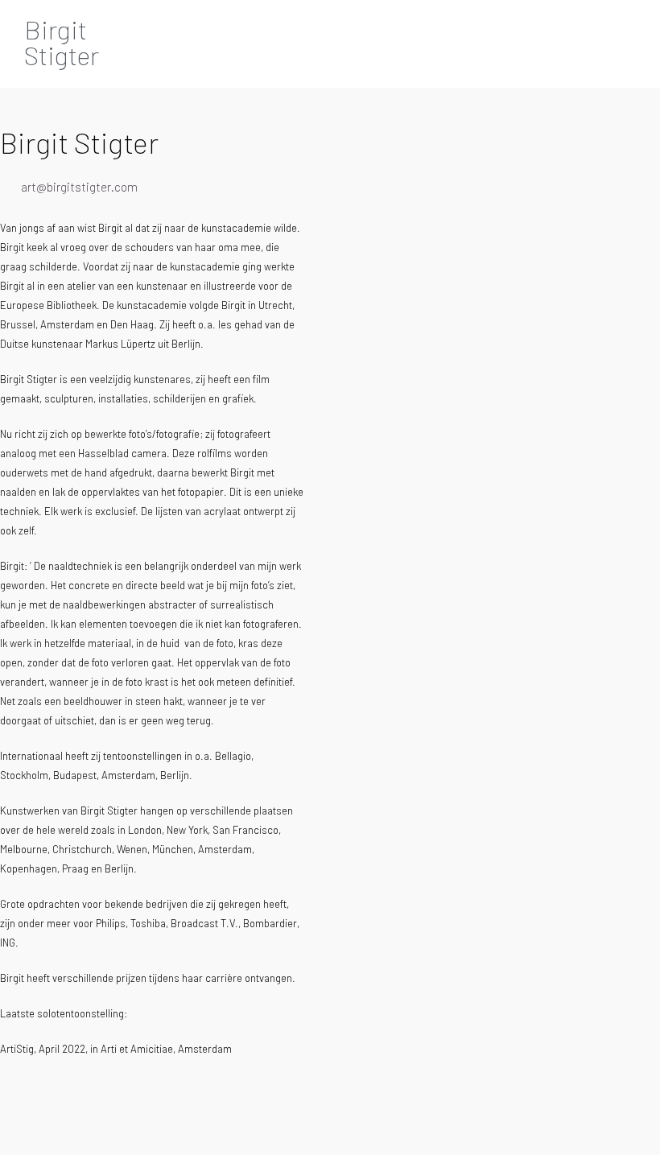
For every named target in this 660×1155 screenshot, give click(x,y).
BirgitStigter (61, 42)
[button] (596, 40)
